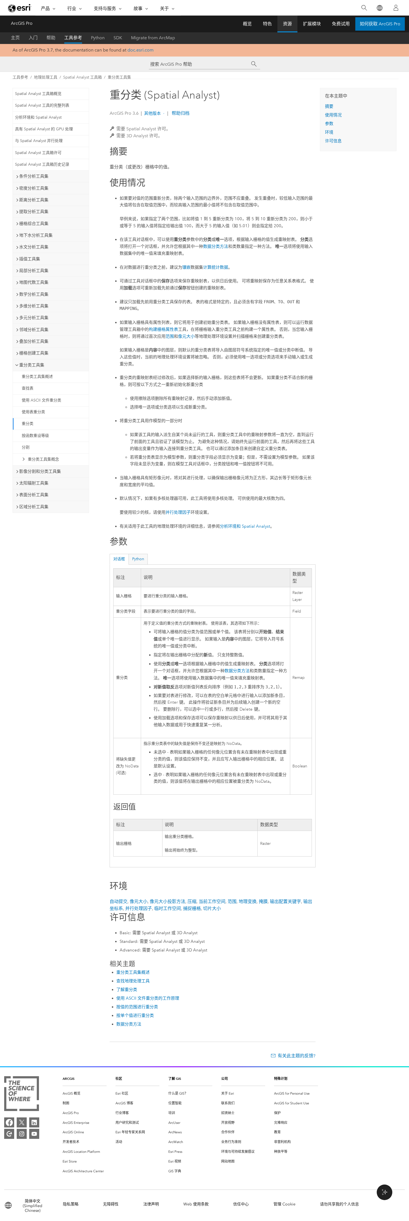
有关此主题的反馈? (297, 1055)
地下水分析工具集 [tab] (36, 235)
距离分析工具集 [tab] (33, 199)
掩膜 (263, 901)
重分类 (27, 423)
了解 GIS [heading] (174, 1078)
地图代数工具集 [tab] (33, 282)
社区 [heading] (118, 1078)
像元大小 (186, 336)
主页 (15, 37)
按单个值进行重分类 (135, 1015)
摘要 (329, 106)
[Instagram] (22, 1134)
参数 (329, 123)
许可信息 (333, 140)
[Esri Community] (9, 1134)
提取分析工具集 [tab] (33, 211)
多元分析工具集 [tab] (33, 317)
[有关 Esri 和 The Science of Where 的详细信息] (21, 1094)
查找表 (27, 388)
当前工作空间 (212, 901)
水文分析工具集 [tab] (33, 246)
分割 (25, 447)
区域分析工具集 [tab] (33, 506)
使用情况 (333, 115)
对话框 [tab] (119, 559)
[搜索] (364, 8)
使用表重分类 (33, 412)
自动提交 (118, 901)
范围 (170, 336)
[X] (22, 1122)
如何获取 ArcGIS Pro (380, 23)
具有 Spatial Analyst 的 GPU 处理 (44, 129)
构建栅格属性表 (163, 329)
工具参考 (73, 37)
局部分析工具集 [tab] (33, 270)
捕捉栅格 (192, 908)
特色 (267, 23)
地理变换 (248, 901)
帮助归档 (180, 113)
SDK (118, 37)
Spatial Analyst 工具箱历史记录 (42, 164)
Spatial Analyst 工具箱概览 (38, 93)
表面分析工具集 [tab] (33, 494)
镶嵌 (186, 267)
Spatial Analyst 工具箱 (82, 77)
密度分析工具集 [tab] (33, 188)
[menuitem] (85, 1093)
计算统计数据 (215, 267)
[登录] (396, 7)
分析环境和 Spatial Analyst (38, 117)
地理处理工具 (45, 77)
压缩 (192, 901)
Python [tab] (138, 559)
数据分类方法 (215, 246)
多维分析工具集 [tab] (33, 306)
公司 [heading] (224, 1078)
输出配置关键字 (285, 901)
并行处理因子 (178, 512)
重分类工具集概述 (37, 376)
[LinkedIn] (34, 1122)
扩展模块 (312, 23)
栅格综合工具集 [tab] (33, 223)
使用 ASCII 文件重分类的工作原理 (147, 998)
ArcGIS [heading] (69, 1078)
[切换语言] (379, 8)
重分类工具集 (119, 77)
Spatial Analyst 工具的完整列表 (42, 105)
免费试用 (341, 23)
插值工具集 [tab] (29, 258)
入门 (33, 37)
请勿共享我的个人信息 (339, 1204)
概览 (247, 23)
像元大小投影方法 (167, 901)
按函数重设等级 (35, 435)
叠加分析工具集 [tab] (33, 341)
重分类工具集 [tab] (31, 365)
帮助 (50, 37)
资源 (287, 23)
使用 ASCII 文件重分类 (41, 400)
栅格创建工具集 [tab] (33, 353)
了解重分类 (126, 989)
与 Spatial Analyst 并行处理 (39, 140)
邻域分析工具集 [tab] (33, 329)
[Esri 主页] (19, 8)
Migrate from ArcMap (153, 37)
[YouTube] (34, 1134)
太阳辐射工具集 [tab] (33, 483)
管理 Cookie (284, 1204)
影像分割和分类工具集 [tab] (40, 471)
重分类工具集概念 (43, 459)
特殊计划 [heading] (280, 1078)
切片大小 (212, 908)
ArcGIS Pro (22, 23)
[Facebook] (9, 1122)
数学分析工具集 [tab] (33, 294)
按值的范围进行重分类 (137, 1006)
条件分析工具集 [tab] (33, 176)
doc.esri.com (140, 50)
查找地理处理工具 (133, 980)
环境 (329, 132)
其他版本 (152, 113)
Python (98, 37)
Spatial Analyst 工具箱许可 (38, 152)
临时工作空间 (167, 908)
